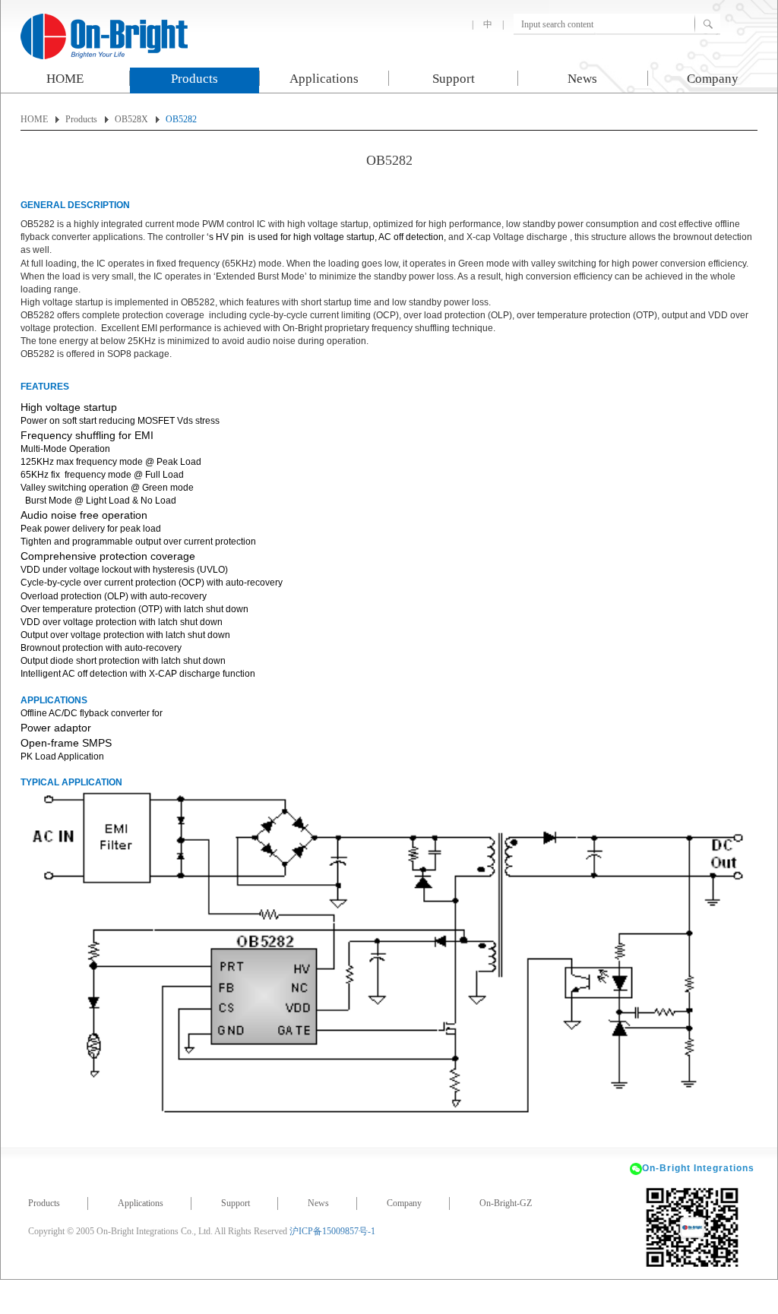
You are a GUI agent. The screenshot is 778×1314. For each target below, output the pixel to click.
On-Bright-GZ (505, 1203)
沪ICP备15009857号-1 (332, 1231)
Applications (324, 78)
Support (453, 78)
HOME (65, 78)
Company (712, 78)
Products (194, 78)
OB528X (131, 119)
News (582, 78)
